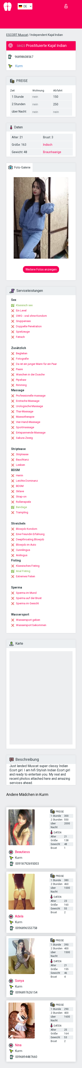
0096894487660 (26, 1057)
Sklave (20, 491)
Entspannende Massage (30, 432)
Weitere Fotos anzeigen (41, 269)
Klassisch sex (24, 305)
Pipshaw (21, 379)
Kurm (18, 66)
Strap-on (21, 496)
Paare (19, 369)
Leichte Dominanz (27, 480)
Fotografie (22, 358)
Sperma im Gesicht (27, 603)
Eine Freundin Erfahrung (30, 534)
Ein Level (21, 310)
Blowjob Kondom (26, 528)
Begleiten (21, 353)
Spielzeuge (23, 331)
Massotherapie (25, 416)
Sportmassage (25, 427)
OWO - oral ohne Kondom (31, 315)
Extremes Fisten (25, 576)
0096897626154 (26, 992)
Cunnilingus (23, 550)
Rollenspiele (23, 501)
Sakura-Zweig (24, 437)
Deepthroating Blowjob (30, 539)
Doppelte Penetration (29, 326)
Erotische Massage (27, 400)
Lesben (20, 464)
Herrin (19, 475)
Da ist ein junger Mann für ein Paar (36, 364)
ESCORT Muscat (17, 35)
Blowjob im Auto (26, 544)
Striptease (22, 454)
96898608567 (24, 57)
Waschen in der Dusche (30, 374)
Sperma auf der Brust (29, 598)
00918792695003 (27, 864)
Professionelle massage (30, 395)
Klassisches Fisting (28, 565)
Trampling (22, 512)
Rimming (21, 385)
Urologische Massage (29, 406)
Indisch (47, 144)
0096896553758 (26, 928)
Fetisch (20, 336)
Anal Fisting (23, 571)
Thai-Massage (24, 411)
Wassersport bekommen (31, 625)
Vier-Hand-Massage (28, 422)
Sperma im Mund (26, 592)
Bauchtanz (22, 459)
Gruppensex (23, 321)
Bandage (21, 507)
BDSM (20, 486)
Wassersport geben (28, 619)
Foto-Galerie (22, 167)
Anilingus (21, 555)
